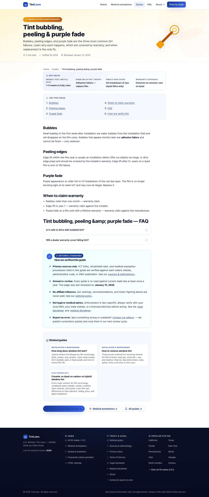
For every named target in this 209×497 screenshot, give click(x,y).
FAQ (149, 4)
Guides (139, 4)
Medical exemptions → (105, 408)
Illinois (171, 451)
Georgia (172, 457)
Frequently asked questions (81, 457)
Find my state (176, 4)
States (103, 4)
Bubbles (53, 102)
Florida (152, 446)
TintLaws (34, 436)
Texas (171, 440)
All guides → (135, 408)
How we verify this (118, 113)
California (153, 440)
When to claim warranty (121, 102)
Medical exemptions (121, 4)
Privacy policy (116, 451)
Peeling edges (57, 108)
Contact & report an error (121, 480)
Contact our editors (123, 317)
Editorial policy (116, 440)
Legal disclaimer (117, 463)
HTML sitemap (74, 463)
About (159, 4)
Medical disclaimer (118, 468)
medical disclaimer (80, 310)
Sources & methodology (121, 446)
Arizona (171, 463)
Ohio (151, 457)
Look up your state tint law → (66, 408)
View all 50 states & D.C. (162, 469)
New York (172, 446)
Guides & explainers (77, 451)
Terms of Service (117, 457)
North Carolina (155, 463)
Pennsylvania (155, 451)
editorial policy (83, 295)
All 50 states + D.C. (77, 440)
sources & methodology (121, 274)
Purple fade (55, 113)
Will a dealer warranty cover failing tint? (67, 240)
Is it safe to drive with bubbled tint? (65, 229)
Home (46, 69)
